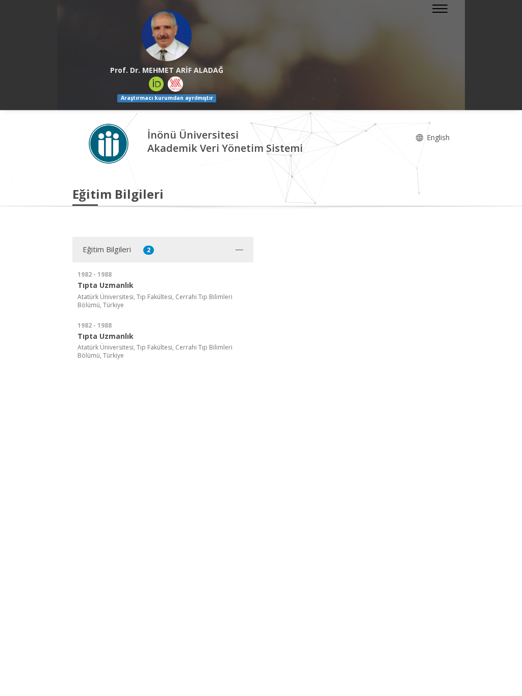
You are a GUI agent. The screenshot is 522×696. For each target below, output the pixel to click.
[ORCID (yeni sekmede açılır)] (156, 84)
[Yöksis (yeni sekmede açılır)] (175, 84)
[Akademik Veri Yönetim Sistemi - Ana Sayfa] (109, 143)
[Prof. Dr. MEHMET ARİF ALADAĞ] (166, 35)
